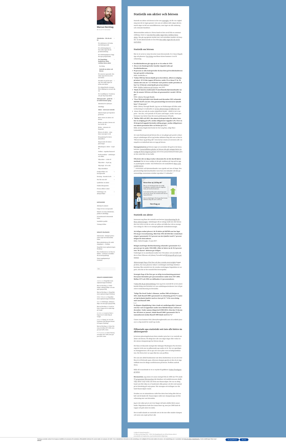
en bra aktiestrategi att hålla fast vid (167, 109)
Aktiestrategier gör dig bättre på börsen (106, 113)
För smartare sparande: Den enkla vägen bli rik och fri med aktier (106, 75)
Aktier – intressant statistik (106, 110)
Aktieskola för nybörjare (105, 103)
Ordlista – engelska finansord (106, 151)
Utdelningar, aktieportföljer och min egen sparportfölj (106, 287)
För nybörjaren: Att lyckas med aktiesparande (105, 44)
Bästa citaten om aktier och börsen (106, 118)
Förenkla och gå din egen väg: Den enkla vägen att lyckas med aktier (105, 82)
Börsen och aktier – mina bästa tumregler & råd (105, 133)
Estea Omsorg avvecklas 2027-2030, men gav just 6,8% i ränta (106, 328)
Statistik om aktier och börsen (106, 70)
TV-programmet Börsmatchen (144, 379)
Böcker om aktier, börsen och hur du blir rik (106, 123)
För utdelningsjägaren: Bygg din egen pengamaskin (106, 55)
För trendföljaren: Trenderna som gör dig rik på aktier (106, 95)
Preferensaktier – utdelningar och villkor (106, 155)
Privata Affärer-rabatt (103, 189)
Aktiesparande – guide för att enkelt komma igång (104, 99)
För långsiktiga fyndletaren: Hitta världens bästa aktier (104, 61)
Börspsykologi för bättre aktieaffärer (105, 138)
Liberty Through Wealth (146, 97)
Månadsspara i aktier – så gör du (106, 147)
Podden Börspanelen (103, 185)
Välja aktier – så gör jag (104, 162)
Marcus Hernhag (105, 27)
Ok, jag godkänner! (232, 439)
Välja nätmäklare (103, 168)
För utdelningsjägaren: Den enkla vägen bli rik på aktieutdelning (104, 49)
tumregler (165, 21)
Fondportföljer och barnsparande (102, 172)
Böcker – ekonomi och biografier (104, 128)
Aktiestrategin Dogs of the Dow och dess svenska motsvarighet (155, 262)
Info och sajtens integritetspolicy (192, 439)
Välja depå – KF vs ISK (104, 165)
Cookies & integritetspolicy (141, 432)
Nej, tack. (244, 439)
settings (39, 440)
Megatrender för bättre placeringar (105, 142)
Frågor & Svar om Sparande (105, 209)
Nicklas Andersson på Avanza (148, 87)
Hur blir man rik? (102, 179)
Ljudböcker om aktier (103, 182)
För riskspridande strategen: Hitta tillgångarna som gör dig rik (106, 89)
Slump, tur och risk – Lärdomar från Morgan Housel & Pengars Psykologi (105, 321)
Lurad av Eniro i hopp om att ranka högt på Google (105, 308)
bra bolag (149, 56)
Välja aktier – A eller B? (104, 159)
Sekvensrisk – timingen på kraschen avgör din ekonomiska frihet (105, 237)
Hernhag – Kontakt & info (104, 176)
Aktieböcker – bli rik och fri (104, 39)
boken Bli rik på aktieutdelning (145, 284)
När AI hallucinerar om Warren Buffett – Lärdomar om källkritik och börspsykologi (106, 253)
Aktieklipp (101, 106)
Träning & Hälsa (101, 224)
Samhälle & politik (102, 221)
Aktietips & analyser (102, 206)
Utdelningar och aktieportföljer (101, 192)
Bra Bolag (102, 66)
